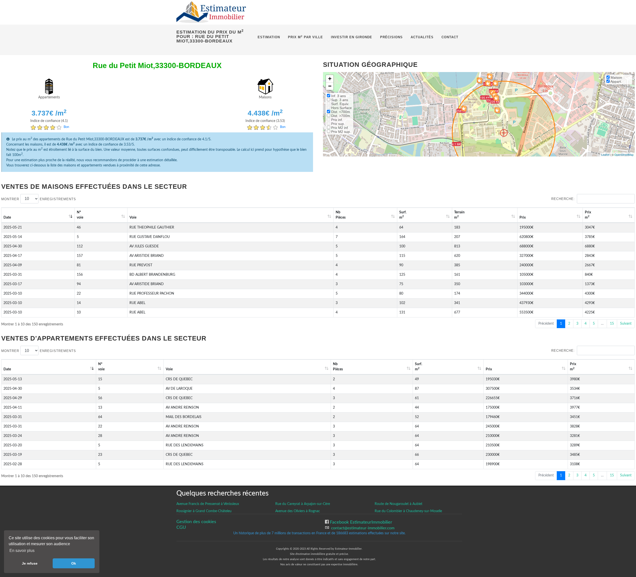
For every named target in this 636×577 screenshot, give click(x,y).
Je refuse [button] (30, 563)
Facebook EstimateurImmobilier (360, 522)
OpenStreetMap (624, 154)
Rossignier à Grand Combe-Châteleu (204, 511)
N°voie (80, 215)
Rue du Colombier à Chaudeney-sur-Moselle (408, 511)
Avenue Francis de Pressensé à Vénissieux (207, 504)
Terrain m (459, 215)
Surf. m (402, 215)
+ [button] (329, 79)
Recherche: (563, 199)
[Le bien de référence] (503, 132)
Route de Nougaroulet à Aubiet (398, 504)
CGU (181, 527)
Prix (522, 217)
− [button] (329, 86)
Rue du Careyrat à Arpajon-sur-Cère (302, 504)
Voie (132, 217)
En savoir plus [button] (22, 550)
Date (7, 217)
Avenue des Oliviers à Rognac (297, 511)
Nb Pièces (341, 215)
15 (612, 323)
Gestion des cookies (196, 522)
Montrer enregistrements (38, 199)
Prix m (588, 215)
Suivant (626, 323)
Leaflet (605, 154)
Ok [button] (73, 563)
